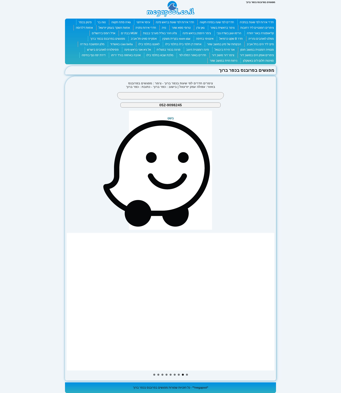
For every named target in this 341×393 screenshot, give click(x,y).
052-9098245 (170, 105)
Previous (62, 301)
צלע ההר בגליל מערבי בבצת (160, 33)
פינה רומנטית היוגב (197, 49)
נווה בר (101, 22)
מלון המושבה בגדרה (92, 44)
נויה (164, 27)
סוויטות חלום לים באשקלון (258, 60)
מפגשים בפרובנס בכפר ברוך (107, 38)
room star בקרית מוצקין (176, 38)
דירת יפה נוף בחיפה (93, 55)
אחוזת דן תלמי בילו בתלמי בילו (183, 44)
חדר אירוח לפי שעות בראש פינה (175, 22)
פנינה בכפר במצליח (168, 49)
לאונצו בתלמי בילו (148, 44)
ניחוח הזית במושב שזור (223, 60)
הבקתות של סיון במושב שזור (224, 44)
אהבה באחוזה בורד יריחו (126, 55)
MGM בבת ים (129, 33)
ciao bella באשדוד (121, 44)
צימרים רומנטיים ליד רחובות (257, 27)
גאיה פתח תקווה (121, 22)
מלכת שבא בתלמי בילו (159, 55)
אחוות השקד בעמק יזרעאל (114, 27)
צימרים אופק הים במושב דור (257, 55)
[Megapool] (170, 16)
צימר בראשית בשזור (222, 27)
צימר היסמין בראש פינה (197, 33)
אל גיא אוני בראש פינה (137, 49)
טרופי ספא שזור (181, 27)
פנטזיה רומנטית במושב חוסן (257, 49)
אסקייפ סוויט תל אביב (144, 38)
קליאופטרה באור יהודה (260, 33)
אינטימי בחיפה (204, 38)
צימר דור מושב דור (223, 55)
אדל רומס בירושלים (103, 33)
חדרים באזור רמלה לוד (192, 55)
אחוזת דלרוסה (84, 27)
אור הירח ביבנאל (225, 49)
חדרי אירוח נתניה (146, 27)
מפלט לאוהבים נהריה (261, 38)
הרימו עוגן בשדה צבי (229, 33)
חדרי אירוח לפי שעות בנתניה (257, 22)
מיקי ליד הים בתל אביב (260, 44)
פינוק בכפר (85, 22)
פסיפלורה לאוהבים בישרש (103, 49)
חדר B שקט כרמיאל (231, 38)
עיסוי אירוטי (143, 22)
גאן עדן (200, 27)
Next (278, 301)
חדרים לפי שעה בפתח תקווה (217, 22)
